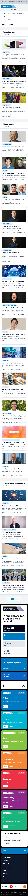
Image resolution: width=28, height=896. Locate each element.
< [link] (9, 599)
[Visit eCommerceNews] (10, 733)
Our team (5, 876)
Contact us (5, 860)
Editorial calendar (7, 863)
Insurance (22, 16)
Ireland (20, 837)
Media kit (12, 706)
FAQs (4, 870)
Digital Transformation (8, 16)
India (15, 837)
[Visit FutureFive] (10, 753)
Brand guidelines (7, 857)
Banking (14, 13)
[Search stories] (25, 850)
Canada (10, 837)
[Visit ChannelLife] (10, 713)
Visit (4, 706)
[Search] (20, 19)
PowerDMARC (21, 894)
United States (7, 843)
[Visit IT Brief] (10, 773)
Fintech (17, 16)
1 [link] (12, 599)
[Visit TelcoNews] (10, 813)
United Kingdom (16, 840)
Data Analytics (20, 13)
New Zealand (7, 840)
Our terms (5, 880)
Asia (5, 837)
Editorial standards (7, 867)
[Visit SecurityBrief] (10, 792)
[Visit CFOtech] (10, 693)
